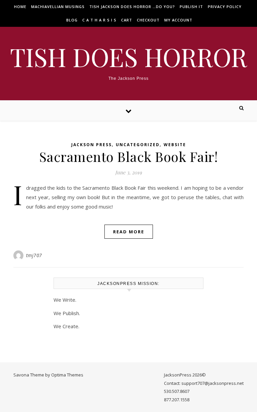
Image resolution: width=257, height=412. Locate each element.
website (175, 145)
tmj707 (34, 255)
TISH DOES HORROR (128, 56)
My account (178, 19)
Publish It (191, 6)
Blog (72, 19)
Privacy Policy (225, 6)
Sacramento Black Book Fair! (128, 156)
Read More (128, 232)
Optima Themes (67, 375)
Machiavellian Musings (58, 6)
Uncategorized (138, 145)
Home (20, 6)
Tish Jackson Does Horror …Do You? (132, 6)
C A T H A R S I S (99, 19)
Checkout (148, 19)
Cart (126, 19)
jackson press (91, 145)
